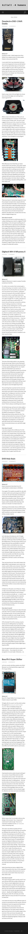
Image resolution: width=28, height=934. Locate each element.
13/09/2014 (4, 461)
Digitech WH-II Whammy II (13, 251)
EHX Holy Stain (8, 458)
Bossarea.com (11, 705)
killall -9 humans (14, 931)
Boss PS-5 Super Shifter (12, 659)
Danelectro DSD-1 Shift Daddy (12, 22)
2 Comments (12, 26)
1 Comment (11, 254)
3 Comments (11, 662)
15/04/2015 (4, 26)
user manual (19, 823)
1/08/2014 (4, 662)
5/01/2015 (4, 254)
